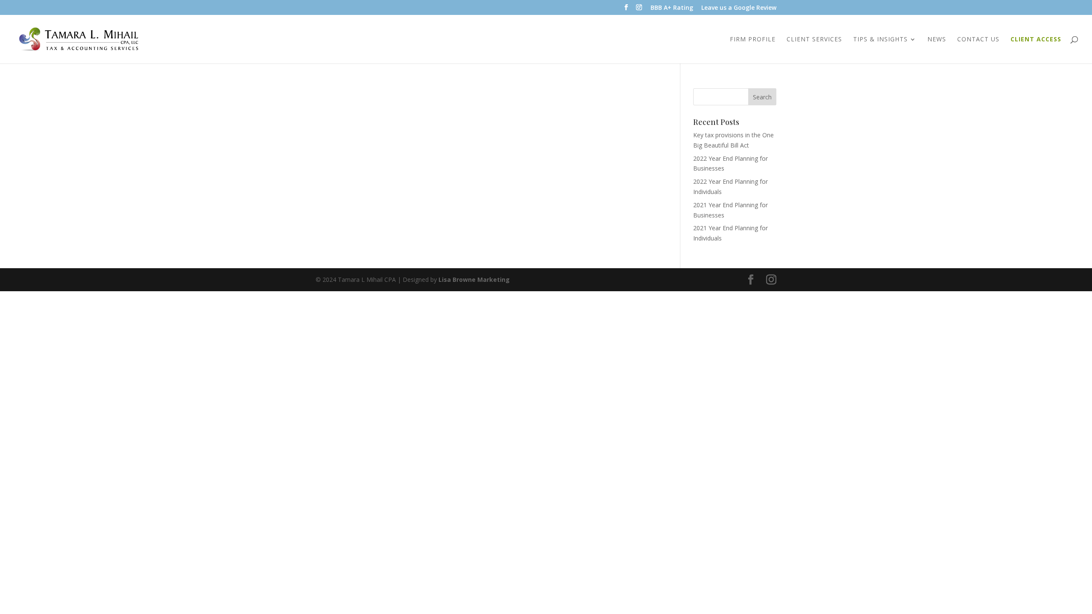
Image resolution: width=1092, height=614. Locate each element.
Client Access (1036, 39)
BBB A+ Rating (672, 8)
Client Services (814, 39)
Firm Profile (752, 39)
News (936, 39)
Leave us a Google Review (738, 8)
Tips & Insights (880, 39)
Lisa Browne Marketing (474, 279)
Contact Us (978, 39)
